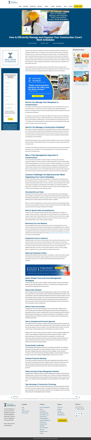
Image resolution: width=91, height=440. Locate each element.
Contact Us (60, 407)
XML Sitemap (60, 413)
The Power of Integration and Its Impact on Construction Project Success (81, 66)
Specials (41, 433)
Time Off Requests (44, 427)
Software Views (43, 416)
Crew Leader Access (44, 414)
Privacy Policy (25, 413)
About (23, 409)
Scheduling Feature (44, 413)
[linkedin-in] (79, 413)
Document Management (45, 420)
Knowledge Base (61, 414)
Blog (23, 407)
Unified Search (43, 422)
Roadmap (60, 409)
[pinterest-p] (79, 416)
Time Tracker (43, 411)
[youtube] (76, 416)
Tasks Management (44, 418)
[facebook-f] (76, 413)
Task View (42, 429)
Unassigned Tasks (43, 431)
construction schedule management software (59, 232)
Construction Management (58, 43)
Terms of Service (25, 411)
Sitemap (59, 411)
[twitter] (81, 413)
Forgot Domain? (62, 420)
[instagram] (84, 413)
